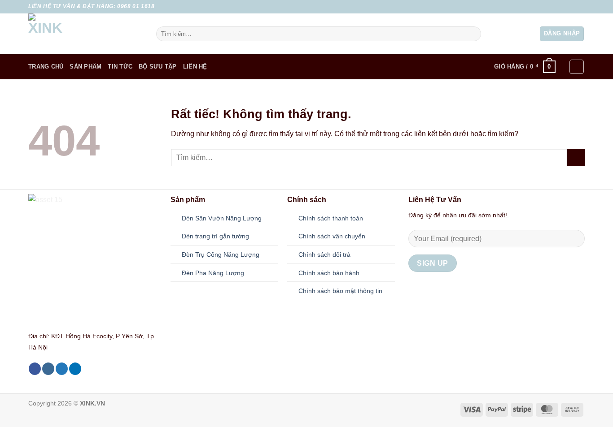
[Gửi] (472, 34)
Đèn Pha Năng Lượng (213, 272)
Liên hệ (195, 66)
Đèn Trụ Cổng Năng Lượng (220, 254)
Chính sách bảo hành (328, 272)
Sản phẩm (85, 66)
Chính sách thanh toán (330, 218)
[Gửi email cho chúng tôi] (580, 7)
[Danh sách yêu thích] (576, 67)
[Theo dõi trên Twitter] (571, 7)
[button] (562, 33)
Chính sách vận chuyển (331, 236)
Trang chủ (45, 66)
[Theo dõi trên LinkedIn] (75, 368)
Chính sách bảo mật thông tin (340, 290)
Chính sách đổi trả (324, 254)
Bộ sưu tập (158, 66)
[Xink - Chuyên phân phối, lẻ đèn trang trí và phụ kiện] (85, 33)
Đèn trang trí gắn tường (215, 236)
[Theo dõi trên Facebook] (554, 7)
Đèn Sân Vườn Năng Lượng (222, 218)
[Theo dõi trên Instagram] (563, 7)
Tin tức (120, 66)
